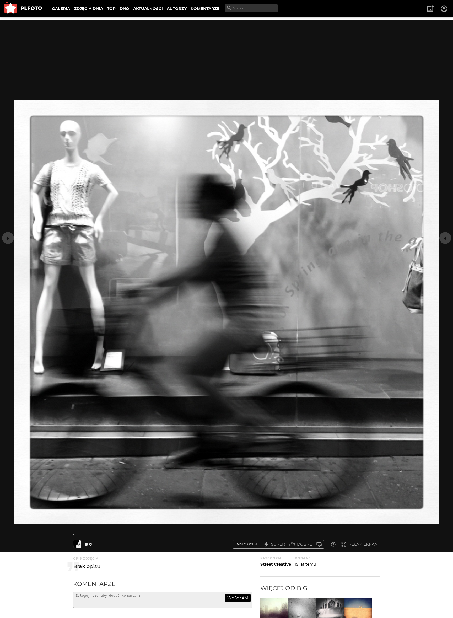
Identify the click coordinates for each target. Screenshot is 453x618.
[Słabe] (319, 544)
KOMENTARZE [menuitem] (205, 8)
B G (88, 544)
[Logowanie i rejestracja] (444, 9)
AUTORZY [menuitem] (177, 8)
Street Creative (275, 564)
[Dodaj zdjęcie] (430, 9)
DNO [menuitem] (124, 8)
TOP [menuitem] (111, 8)
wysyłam (237, 597)
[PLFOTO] (23, 8)
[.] (77, 544)
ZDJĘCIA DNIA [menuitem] (88, 8)
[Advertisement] (226, 56)
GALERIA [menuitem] (61, 8)
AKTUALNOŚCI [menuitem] (148, 8)
